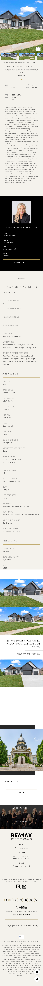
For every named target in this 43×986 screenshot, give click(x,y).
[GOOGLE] (26, 900)
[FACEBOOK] (6, 900)
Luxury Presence (21, 914)
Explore (21, 792)
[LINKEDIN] (16, 900)
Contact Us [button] (21, 822)
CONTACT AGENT (21, 262)
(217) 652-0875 (8, 242)
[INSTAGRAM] (11, 900)
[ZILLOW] (31, 900)
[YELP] (36, 900)
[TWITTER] (21, 900)
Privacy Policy (31, 925)
